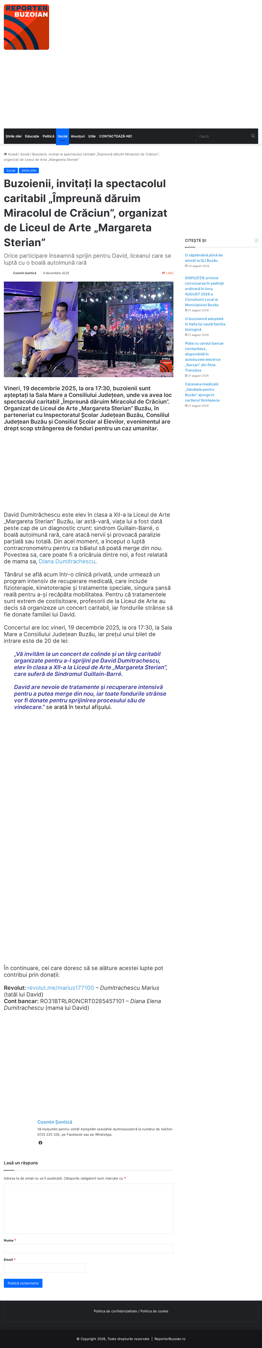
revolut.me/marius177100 (60, 987)
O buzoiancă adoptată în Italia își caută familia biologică (205, 324)
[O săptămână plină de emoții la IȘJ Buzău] (244, 262)
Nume (10, 1240)
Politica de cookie (154, 1311)
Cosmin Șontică (24, 273)
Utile (92, 136)
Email (10, 1259)
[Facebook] (40, 1143)
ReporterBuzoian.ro (170, 1339)
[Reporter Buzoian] (26, 27)
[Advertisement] (131, 90)
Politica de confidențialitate (115, 1311)
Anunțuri (78, 136)
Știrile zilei (13, 136)
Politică (48, 136)
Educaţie (32, 136)
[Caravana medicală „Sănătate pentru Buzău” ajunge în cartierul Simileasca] (244, 391)
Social (62, 136)
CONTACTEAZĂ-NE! (115, 136)
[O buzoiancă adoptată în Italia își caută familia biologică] (244, 325)
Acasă (12, 154)
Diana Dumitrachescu (67, 561)
